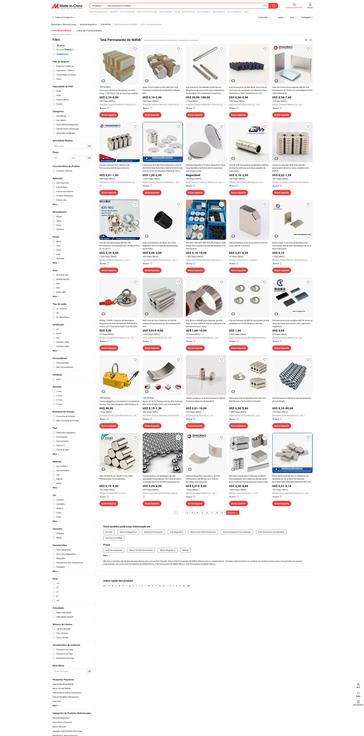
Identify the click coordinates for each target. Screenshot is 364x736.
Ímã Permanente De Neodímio (271, 532)
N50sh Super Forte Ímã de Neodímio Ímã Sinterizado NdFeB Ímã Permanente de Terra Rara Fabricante (291, 245)
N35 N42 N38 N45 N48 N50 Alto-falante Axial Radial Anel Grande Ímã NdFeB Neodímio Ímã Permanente (206, 245)
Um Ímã (109, 532)
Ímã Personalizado (127, 12)
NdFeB (177, 12)
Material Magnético (61, 717)
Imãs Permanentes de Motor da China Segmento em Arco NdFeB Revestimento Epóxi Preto (160, 245)
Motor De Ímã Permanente (147, 12)
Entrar (310, 7)
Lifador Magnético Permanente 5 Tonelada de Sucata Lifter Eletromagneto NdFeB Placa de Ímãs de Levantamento (119, 403)
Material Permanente (153, 532)
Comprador (263, 17)
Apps (292, 17)
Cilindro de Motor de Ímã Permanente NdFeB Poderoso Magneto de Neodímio (205, 399)
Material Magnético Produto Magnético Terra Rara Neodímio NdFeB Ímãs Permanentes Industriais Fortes (205, 168)
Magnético (114, 12)
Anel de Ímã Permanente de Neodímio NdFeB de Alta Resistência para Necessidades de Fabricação (248, 168)
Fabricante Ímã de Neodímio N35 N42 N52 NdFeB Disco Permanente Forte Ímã (247, 399)
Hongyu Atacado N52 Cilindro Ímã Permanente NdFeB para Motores (114, 166)
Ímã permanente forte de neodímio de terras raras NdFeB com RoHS (248, 244)
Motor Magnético (165, 12)
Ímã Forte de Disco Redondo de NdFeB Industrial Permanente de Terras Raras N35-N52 (162, 323)
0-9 (104, 585)
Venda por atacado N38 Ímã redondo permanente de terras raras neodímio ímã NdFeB (290, 168)
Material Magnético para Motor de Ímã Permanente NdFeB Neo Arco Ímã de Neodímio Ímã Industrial (203, 478)
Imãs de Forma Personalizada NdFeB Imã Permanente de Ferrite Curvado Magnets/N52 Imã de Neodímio (292, 90)
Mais (105, 555)
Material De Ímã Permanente (203, 532)
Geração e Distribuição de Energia (67, 731)
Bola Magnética (219, 12)
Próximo (232, 512)
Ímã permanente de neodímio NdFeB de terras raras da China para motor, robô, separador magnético (292, 323)
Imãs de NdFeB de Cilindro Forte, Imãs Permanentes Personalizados (116, 477)
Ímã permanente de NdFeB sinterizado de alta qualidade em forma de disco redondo (249, 322)
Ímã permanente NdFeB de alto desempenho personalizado (291, 399)
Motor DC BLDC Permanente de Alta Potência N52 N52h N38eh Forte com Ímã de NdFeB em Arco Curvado (162, 403)
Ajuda (280, 17)
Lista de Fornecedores (89, 30)
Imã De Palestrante (234, 12)
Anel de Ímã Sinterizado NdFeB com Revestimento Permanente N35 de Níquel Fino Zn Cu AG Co (119, 245)
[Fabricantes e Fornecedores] (66, 6)
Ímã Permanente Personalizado (237, 532)
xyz (188, 585)
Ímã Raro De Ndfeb (114, 538)
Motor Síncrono (59, 726)
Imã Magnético (176, 532)
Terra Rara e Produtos (62, 722)
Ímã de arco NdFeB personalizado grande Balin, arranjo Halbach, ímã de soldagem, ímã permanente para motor (205, 323)
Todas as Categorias (64, 17)
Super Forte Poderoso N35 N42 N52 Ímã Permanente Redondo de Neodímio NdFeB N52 (161, 90)
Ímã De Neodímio (204, 12)
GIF (189, 392)
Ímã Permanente (188, 12)
